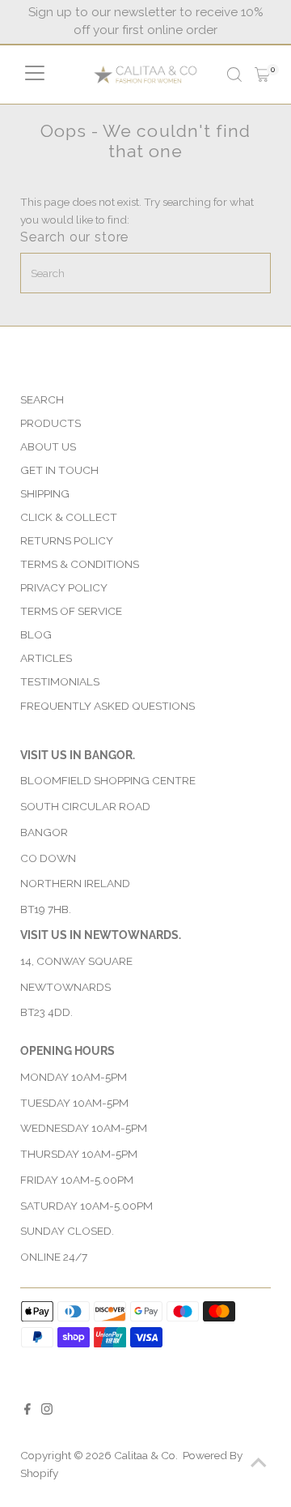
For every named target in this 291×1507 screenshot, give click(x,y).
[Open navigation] (34, 74)
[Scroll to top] (258, 1462)
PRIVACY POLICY (64, 587)
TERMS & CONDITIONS (79, 563)
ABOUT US (48, 446)
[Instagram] (47, 1410)
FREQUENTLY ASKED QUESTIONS (107, 705)
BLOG (36, 634)
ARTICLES (46, 657)
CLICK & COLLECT (68, 516)
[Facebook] (27, 1410)
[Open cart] (262, 74)
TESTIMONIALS (59, 681)
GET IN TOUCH (59, 469)
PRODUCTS (50, 422)
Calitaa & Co (144, 1455)
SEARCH (42, 399)
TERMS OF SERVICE (71, 610)
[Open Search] (234, 74)
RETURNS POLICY (66, 540)
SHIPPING (45, 493)
